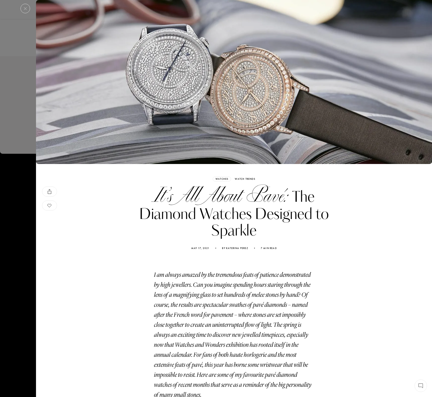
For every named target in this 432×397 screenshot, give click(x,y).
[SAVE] (49, 205)
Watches (222, 178)
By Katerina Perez (235, 248)
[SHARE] (49, 191)
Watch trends (245, 179)
